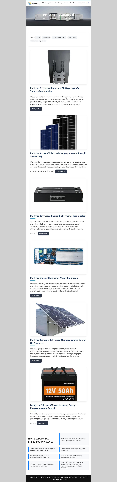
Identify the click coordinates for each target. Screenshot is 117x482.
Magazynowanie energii (59, 37)
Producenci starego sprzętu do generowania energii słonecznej (39, 456)
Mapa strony (62, 479)
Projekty (81, 3)
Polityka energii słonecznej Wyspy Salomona (54, 278)
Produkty (58, 3)
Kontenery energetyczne (38, 41)
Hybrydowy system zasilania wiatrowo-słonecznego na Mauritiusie (42, 465)
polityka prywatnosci (66, 18)
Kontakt (73, 3)
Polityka (38, 37)
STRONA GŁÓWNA (49, 18)
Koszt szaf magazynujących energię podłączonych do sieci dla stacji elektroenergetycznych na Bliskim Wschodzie (72, 465)
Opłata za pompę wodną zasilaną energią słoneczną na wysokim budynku (73, 439)
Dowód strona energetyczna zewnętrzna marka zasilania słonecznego (42, 449)
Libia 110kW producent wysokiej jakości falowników (73, 449)
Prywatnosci (46, 37)
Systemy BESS (72, 37)
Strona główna (47, 3)
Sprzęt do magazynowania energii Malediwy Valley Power (71, 456)
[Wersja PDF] (36, 108)
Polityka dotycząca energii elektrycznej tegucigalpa (57, 216)
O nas (66, 3)
